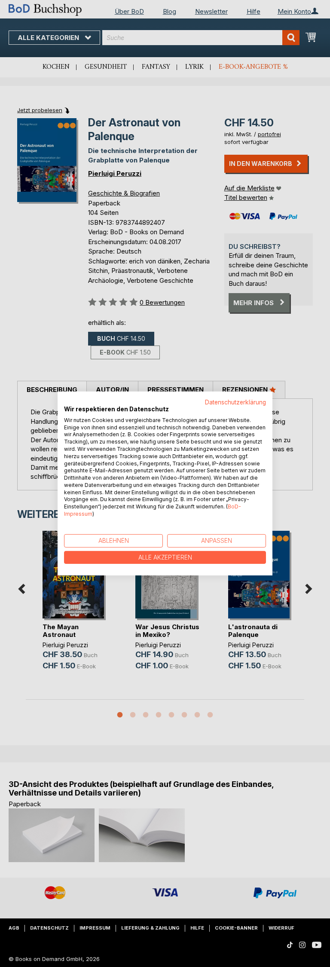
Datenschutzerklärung (235, 402)
